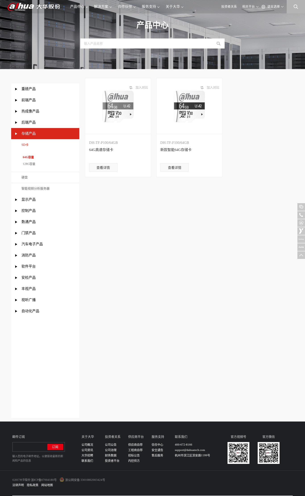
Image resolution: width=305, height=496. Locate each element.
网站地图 (47, 485)
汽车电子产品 (32, 244)
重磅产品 (28, 89)
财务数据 (111, 455)
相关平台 (248, 6)
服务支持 (149, 6)
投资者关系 (229, 6)
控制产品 (29, 211)
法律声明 (18, 485)
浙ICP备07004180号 (44, 480)
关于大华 (173, 6)
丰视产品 (28, 289)
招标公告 (134, 455)
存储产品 (28, 133)
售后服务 (157, 455)
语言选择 (273, 6)
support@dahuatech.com (190, 450)
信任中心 (157, 444)
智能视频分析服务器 (35, 188)
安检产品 (28, 277)
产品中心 (77, 6)
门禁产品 (28, 233)
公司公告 (111, 444)
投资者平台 (112, 460)
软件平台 (28, 266)
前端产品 (28, 100)
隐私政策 (32, 485)
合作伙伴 (125, 6)
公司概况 (87, 444)
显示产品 (28, 199)
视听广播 (28, 300)
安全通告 (157, 450)
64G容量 (27, 157)
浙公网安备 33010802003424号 (85, 480)
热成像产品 (30, 111)
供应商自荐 (135, 444)
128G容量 (28, 163)
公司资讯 (87, 450)
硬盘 (24, 177)
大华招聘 (87, 455)
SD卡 (25, 145)
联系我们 (87, 460)
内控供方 (134, 460)
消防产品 (28, 255)
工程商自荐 (135, 450)
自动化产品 (30, 311)
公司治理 (111, 450)
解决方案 (101, 6)
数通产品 (28, 222)
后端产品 (28, 122)
